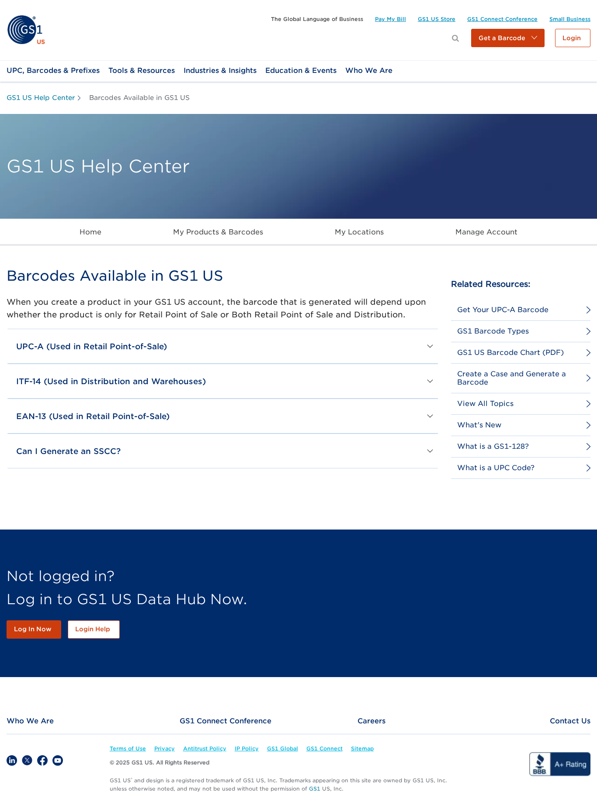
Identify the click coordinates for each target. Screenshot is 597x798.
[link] (26, 29)
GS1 (314, 788)
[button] (508, 38)
